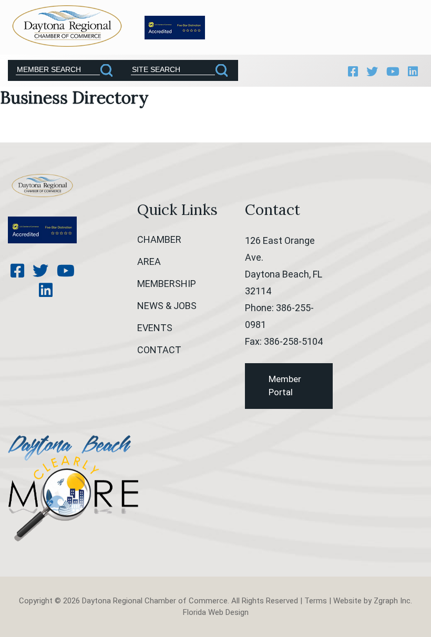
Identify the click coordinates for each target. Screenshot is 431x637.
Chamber (159, 239)
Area (149, 261)
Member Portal (285, 386)
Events (154, 327)
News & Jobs (167, 305)
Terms (315, 600)
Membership (166, 283)
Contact (159, 349)
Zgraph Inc (392, 600)
